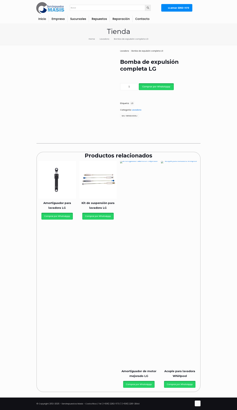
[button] (156, 86)
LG (132, 103)
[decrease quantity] (123, 87)
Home (92, 38)
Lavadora (104, 38)
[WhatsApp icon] (186, 403)
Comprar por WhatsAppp (156, 86)
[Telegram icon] (191, 403)
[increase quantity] (134, 87)
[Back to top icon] (198, 403)
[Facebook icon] (188, 403)
